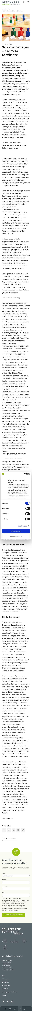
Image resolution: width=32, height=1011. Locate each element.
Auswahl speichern (16, 536)
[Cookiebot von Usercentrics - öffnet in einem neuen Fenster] (23, 474)
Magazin (24, 941)
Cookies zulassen (16, 531)
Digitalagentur (14, 941)
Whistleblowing (6, 985)
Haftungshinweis (6, 979)
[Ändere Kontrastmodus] (23, 2)
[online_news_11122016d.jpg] (16, 27)
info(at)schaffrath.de (9, 969)
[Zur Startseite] (11, 3)
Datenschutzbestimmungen (12, 910)
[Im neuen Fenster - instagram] (11, 1001)
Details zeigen (22, 526)
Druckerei (5, 941)
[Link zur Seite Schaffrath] (2, 9)
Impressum (5, 988)
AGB (3, 975)
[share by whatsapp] (9, 830)
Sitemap (4, 995)
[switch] (27, 508)
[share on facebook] (4, 830)
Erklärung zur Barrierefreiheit (9, 992)
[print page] (23, 830)
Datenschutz (5, 982)
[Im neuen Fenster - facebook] (3, 1001)
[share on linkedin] (13, 830)
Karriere (5, 948)
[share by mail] (18, 830)
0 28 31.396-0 (7, 967)
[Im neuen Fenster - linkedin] (7, 1001)
